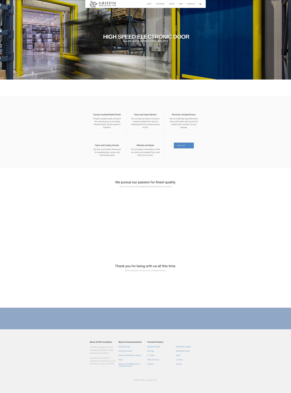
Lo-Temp (150, 355)
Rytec (178, 355)
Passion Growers (125, 351)
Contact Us (191, 4)
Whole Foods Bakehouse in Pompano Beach (129, 365)
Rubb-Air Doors (153, 360)
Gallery (171, 4)
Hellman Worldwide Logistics (130, 355)
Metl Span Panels (183, 351)
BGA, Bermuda (124, 347)
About (149, 4)
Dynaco (179, 364)
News (181, 4)
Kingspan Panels (153, 347)
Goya (121, 360)
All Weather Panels (183, 347)
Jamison (179, 360)
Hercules (150, 351)
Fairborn (150, 364)
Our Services (160, 4)
